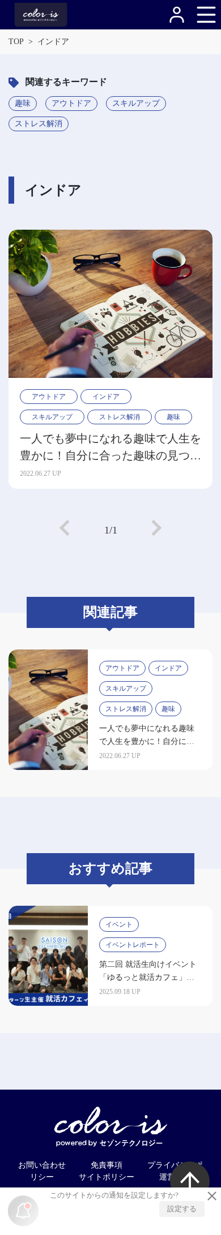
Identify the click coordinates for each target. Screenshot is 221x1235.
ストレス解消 (38, 123)
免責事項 (106, 1165)
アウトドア (71, 103)
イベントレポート (132, 945)
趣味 (23, 103)
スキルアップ (136, 103)
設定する (182, 1208)
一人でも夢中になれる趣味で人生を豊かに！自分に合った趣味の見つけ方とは (110, 448)
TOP (16, 41)
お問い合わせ (42, 1165)
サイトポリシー (106, 1177)
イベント (119, 924)
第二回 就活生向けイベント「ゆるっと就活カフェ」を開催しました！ (148, 977)
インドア (106, 397)
